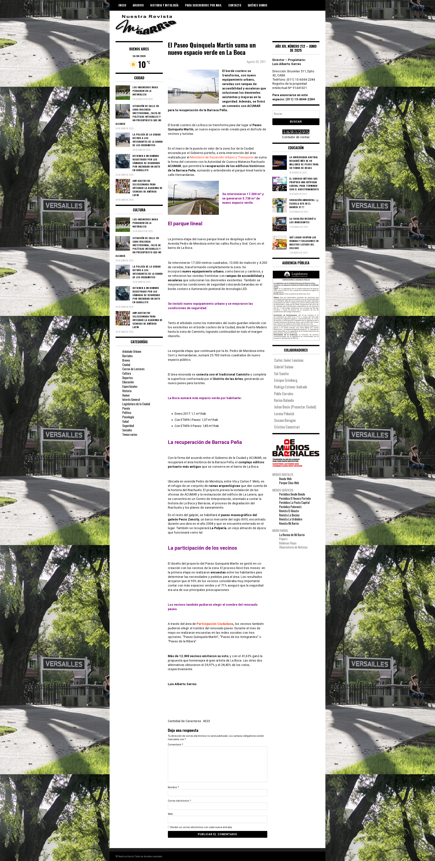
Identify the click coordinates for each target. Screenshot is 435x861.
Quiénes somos (257, 5)
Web (170, 814)
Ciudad (126, 364)
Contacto (234, 5)
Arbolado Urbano (131, 351)
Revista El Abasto (289, 511)
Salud (125, 421)
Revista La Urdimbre (290, 519)
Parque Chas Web (289, 483)
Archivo (138, 5)
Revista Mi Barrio (289, 523)
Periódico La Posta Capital (294, 502)
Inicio (122, 5)
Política (126, 412)
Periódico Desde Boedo (292, 494)
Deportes (127, 377)
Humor (126, 395)
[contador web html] (296, 132)
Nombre (173, 787)
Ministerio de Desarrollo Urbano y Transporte (222, 157)
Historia (127, 391)
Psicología (128, 417)
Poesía (126, 408)
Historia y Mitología (164, 5)
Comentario (175, 744)
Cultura (126, 373)
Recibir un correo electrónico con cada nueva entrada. (201, 827)
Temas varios (129, 434)
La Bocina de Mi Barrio (292, 535)
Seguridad (128, 425)
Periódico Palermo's (290, 507)
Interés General (131, 399)
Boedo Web (285, 479)
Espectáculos (129, 386)
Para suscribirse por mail (203, 5)
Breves (126, 360)
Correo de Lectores (133, 369)
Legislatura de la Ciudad (136, 404)
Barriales (127, 356)
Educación (128, 382)
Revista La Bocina (289, 515)
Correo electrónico (179, 800)
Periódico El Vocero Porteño (295, 498)
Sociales (127, 430)
